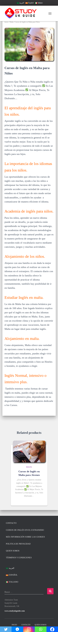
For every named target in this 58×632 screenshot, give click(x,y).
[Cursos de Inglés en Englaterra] (22, 13)
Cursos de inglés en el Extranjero (25, 530)
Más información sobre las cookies (25, 537)
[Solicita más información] (41, 501)
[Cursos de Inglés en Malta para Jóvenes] (29, 451)
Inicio (6, 22)
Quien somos (12, 551)
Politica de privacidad (18, 544)
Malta (11, 22)
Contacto (11, 523)
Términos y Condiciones (19, 558)
